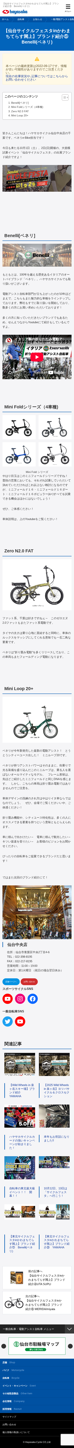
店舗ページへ (11, 982)
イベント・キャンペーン (19, 1385)
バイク (13, 1370)
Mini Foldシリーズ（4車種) (27, 106)
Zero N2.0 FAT (20, 111)
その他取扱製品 (17, 1393)
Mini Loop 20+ (19, 115)
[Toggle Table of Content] (63, 97)
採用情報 (12, 1409)
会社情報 (13, 1401)
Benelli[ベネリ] (20, 102)
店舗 (8, 1362)
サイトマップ (9, 1416)
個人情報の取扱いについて (16, 1432)
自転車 (20, 19)
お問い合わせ (29, 982)
